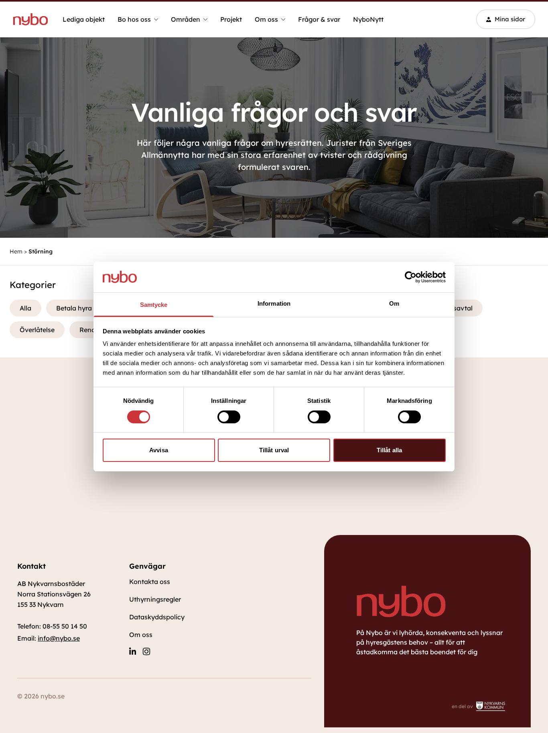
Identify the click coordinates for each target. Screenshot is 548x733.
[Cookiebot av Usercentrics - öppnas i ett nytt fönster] (410, 277)
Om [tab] (394, 303)
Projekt (231, 19)
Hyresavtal (456, 308)
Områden (185, 19)
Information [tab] (274, 303)
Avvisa (158, 450)
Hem (16, 251)
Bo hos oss (134, 19)
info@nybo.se (59, 638)
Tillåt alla (389, 450)
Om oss (266, 19)
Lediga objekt (84, 19)
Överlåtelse (37, 330)
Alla (25, 308)
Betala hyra (74, 308)
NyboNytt (368, 19)
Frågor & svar (319, 19)
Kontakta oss (149, 582)
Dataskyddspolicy (157, 617)
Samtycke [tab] (154, 304)
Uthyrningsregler (155, 599)
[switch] (228, 416)
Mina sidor (510, 19)
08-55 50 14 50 (65, 626)
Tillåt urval (274, 450)
